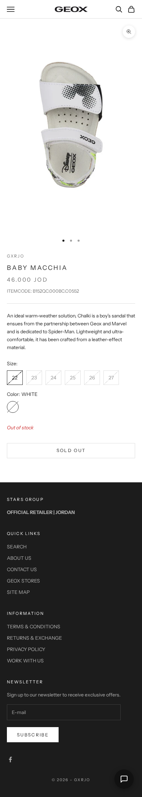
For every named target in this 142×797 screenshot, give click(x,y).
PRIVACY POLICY (26, 649)
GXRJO (15, 256)
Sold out (71, 450)
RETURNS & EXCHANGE (34, 638)
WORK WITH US (25, 661)
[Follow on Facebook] (10, 759)
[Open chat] (124, 779)
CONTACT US (22, 569)
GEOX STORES (23, 581)
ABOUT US (19, 558)
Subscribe (33, 734)
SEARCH (17, 547)
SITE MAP (18, 592)
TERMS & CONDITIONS (33, 626)
